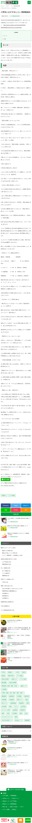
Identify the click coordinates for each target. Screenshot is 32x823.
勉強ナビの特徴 (6, 550)
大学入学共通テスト (7, 720)
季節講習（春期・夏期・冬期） (10, 686)
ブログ (7, 6)
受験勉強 (4, 575)
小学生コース (5, 798)
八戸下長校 (5, 562)
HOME (4, 793)
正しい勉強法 (4, 568)
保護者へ (4, 495)
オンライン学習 (6, 710)
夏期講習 (4, 696)
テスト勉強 (5, 573)
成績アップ (24, 686)
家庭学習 (26, 696)
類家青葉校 (5, 564)
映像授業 (27, 720)
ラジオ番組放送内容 (15, 6)
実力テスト (4, 703)
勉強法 (3, 675)
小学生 (17, 672)
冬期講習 (11, 699)
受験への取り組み (5, 585)
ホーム (2, 6)
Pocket (16, 510)
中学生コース (15, 798)
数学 (28, 703)
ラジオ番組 (12, 495)
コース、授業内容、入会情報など (10, 555)
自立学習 (23, 706)
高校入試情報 (12, 682)
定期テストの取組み (6, 579)
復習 (16, 717)
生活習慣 (4, 706)
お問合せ (14, 809)
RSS (26, 510)
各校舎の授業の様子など (7, 559)
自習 (8, 713)
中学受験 (4, 593)
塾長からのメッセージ (6, 547)
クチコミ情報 (5, 809)
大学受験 (4, 598)
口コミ (16, 706)
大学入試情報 (4, 606)
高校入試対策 (5, 679)
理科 (21, 713)
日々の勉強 (5, 570)
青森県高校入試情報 (6, 602)
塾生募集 (4, 682)
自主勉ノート (18, 720)
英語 (27, 699)
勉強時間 (11, 696)
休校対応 (22, 710)
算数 (3, 713)
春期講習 (21, 703)
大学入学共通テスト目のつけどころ (11, 588)
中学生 (4, 582)
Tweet (15, 505)
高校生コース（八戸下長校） (9, 801)
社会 (26, 713)
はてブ (26, 505)
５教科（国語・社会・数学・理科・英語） (13, 692)
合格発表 (15, 710)
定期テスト (14, 679)
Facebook (6, 505)
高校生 (24, 672)
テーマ (5, 35)
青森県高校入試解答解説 (8, 591)
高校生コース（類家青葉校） (9, 804)
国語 (10, 706)
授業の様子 (11, 675)
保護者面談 (13, 703)
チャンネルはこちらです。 (8, 485)
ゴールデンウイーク (7, 717)
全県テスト (20, 699)
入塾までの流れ (14, 806)
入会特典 (4, 689)
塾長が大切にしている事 (8, 553)
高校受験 (4, 595)
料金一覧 (4, 806)
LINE (5, 510)
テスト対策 (23, 679)
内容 (4, 39)
